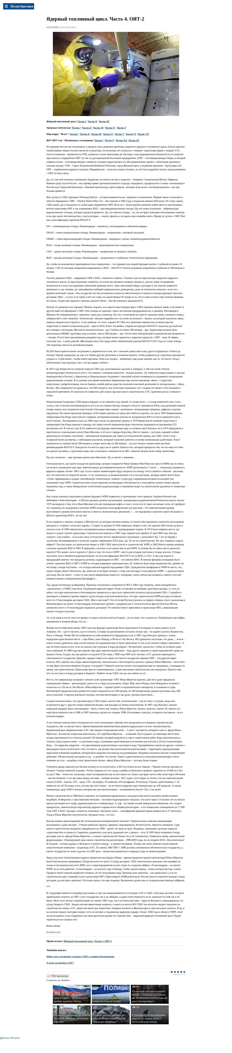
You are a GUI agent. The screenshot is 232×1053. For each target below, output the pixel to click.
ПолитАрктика (21, 6)
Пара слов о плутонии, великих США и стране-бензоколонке (80, 956)
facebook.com (53, 932)
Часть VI (130, 134)
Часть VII (143, 134)
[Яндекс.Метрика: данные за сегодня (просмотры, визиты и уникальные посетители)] (10, 1038)
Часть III (103, 121)
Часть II (92, 121)
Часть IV (110, 127)
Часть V (119, 134)
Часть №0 (121, 140)
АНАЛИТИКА (52, 27)
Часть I (81, 121)
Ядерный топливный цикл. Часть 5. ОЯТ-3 (87, 941)
